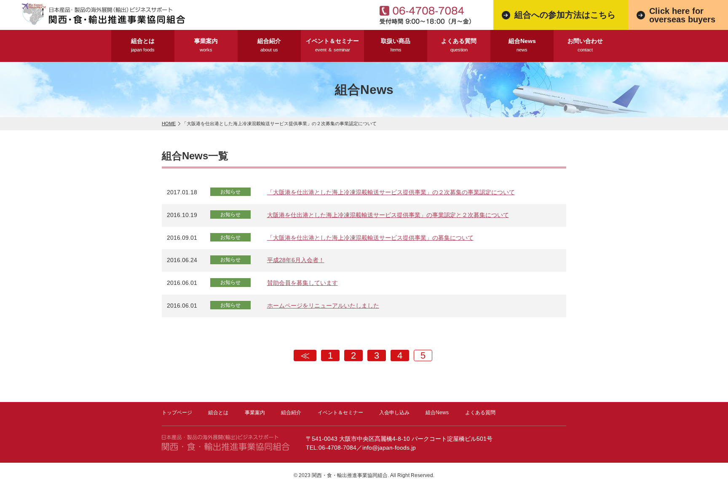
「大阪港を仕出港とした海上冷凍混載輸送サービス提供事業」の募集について (370, 237)
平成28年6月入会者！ (295, 260)
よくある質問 (458, 45)
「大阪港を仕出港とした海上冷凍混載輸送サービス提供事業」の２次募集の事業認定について (391, 192)
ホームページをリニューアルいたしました (323, 305)
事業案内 (206, 45)
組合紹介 (269, 45)
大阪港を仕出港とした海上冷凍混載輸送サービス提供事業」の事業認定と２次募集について (388, 215)
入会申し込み (394, 413)
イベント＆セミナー (332, 45)
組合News (522, 45)
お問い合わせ (585, 45)
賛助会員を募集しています (302, 282)
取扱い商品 (395, 45)
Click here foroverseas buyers (682, 15)
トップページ (177, 413)
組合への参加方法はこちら (565, 14)
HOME (169, 123)
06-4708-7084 (337, 447)
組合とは (143, 45)
